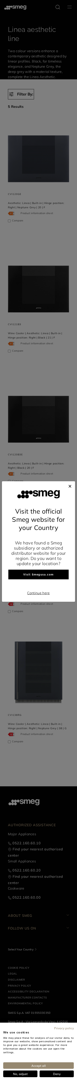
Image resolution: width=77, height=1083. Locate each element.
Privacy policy (64, 1028)
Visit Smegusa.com (38, 574)
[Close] (70, 486)
